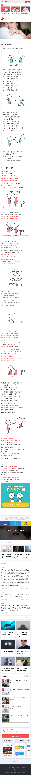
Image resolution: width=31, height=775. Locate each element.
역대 (27, 676)
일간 (21, 676)
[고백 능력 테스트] (6, 7)
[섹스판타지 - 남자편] (25, 7)
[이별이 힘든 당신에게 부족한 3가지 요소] (19, 546)
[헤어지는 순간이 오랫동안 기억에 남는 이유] (7, 546)
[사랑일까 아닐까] (15, 7)
